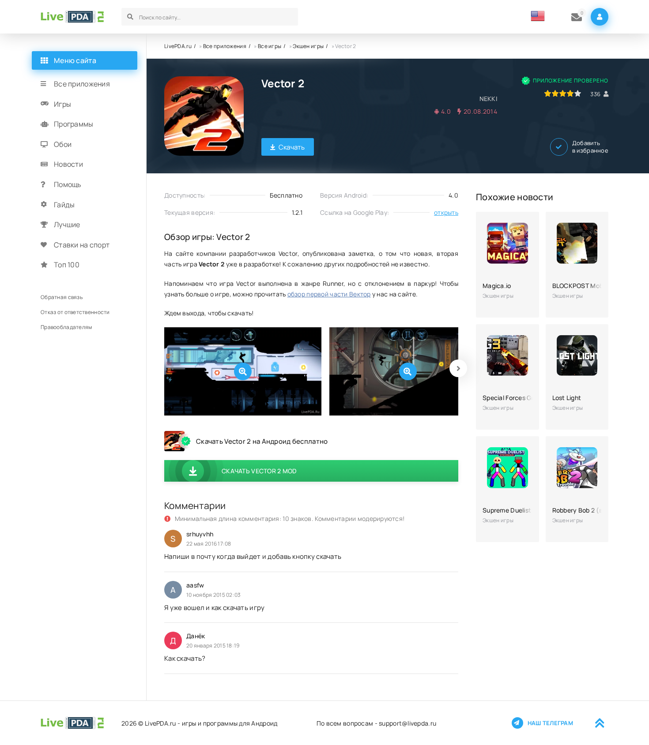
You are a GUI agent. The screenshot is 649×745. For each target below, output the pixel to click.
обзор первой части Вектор (329, 294)
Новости (68, 164)
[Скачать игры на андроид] (72, 17)
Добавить (590, 146)
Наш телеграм (550, 723)
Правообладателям (66, 327)
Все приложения (224, 46)
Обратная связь (62, 297)
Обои (63, 144)
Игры (62, 104)
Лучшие (67, 224)
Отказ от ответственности (75, 312)
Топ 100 (66, 265)
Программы (74, 124)
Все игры (269, 46)
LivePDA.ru (178, 46)
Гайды (64, 205)
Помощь (68, 184)
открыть (446, 212)
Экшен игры (308, 46)
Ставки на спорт (81, 245)
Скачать (292, 147)
